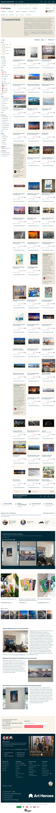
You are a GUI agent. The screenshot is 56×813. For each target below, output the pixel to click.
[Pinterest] (9, 786)
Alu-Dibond (44, 32)
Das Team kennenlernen (35, 754)
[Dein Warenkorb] (54, 8)
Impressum (45, 804)
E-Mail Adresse (27, 721)
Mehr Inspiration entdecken (7, 539)
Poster (38, 32)
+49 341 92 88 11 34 (19, 749)
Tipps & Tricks (32, 11)
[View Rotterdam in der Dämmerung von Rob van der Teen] (35, 548)
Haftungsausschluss (23, 804)
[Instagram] (7, 786)
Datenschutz (41, 804)
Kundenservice (51, 10)
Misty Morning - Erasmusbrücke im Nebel (36, 25)
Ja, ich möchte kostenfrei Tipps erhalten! (33, 726)
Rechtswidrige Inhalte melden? (33, 804)
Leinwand (33, 32)
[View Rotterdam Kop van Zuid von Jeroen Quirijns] (45, 551)
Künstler (17, 11)
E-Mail (50, 11)
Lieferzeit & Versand (20, 754)
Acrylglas (42, 635)
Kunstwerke (3, 11)
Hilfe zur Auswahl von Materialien (18, 654)
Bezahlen (6, 754)
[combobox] (23, 8)
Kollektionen (10, 11)
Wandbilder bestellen (21, 752)
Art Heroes (44, 761)
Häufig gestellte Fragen (8, 752)
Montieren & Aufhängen (8, 756)
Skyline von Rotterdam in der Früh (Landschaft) (18, 164)
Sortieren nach (51, 39)
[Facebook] (11, 786)
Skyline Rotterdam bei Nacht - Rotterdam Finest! (19, 402)
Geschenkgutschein (20, 756)
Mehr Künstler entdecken (48, 513)
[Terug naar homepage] (6, 8)
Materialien (24, 11)
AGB (18, 804)
